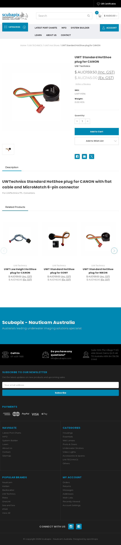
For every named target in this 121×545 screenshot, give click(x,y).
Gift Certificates (108, 3)
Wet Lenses (69, 440)
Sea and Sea (8, 505)
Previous (4, 251)
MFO (64, 27)
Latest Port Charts (46, 27)
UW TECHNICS (70, 459)
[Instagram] (71, 526)
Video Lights (69, 452)
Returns (67, 486)
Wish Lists (68, 497)
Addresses (68, 493)
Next (114, 251)
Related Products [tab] (15, 207)
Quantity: (80, 115)
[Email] (84, 156)
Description (11, 167)
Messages (68, 490)
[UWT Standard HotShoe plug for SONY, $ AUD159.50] (59, 239)
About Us (51, 35)
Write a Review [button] (83, 84)
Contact (66, 35)
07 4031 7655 (16, 356)
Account (111, 27)
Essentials (68, 436)
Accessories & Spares (74, 455)
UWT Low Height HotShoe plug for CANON (20, 271)
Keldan (5, 486)
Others (66, 463)
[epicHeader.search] (88, 15)
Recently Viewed (71, 501)
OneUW (6, 501)
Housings (68, 432)
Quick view (34, 218)
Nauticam (7, 482)
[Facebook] (77, 156)
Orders (66, 482)
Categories (14, 27)
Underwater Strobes (73, 448)
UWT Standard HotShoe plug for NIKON (98, 271)
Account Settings (71, 505)
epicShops (92, 539)
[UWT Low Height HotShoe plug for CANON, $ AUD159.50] (20, 239)
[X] (91, 156)
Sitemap (6, 455)
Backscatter (8, 490)
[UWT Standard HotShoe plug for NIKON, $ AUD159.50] (98, 239)
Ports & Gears (70, 444)
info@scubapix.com (61, 358)
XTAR (5, 509)
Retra (5, 497)
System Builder (80, 27)
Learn (38, 35)
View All (6, 513)
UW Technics (8, 493)
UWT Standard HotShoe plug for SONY (59, 271)
